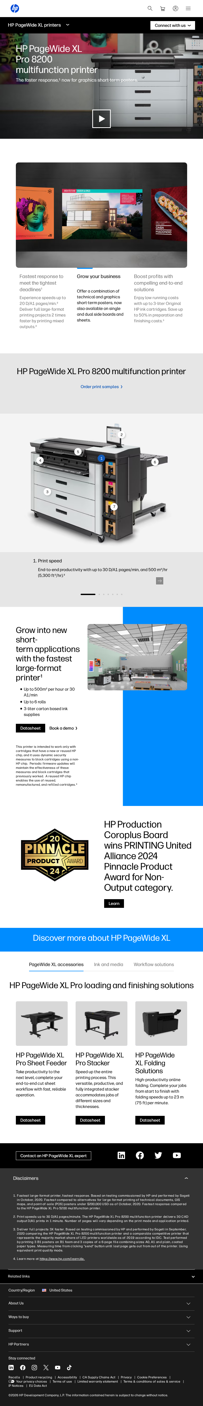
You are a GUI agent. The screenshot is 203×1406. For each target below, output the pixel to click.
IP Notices (16, 1386)
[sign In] (175, 8)
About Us (16, 1303)
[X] (46, 1367)
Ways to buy (18, 1317)
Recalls (14, 1377)
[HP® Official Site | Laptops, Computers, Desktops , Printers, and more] (14, 8)
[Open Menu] (188, 8)
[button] (160, 581)
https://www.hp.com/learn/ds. (62, 1259)
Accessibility (67, 1377)
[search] (150, 8)
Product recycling (39, 1377)
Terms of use (62, 1381)
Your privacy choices (31, 1381)
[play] (101, 119)
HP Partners (18, 1344)
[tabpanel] (44, 304)
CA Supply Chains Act (98, 1377)
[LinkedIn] (11, 1367)
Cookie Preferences (152, 1377)
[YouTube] (57, 1367)
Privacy (126, 1377)
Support (15, 1330)
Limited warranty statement (97, 1381)
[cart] (162, 8)
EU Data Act (38, 1386)
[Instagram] (34, 1367)
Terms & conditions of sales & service (151, 1381)
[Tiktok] (69, 1367)
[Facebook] (22, 1367)
